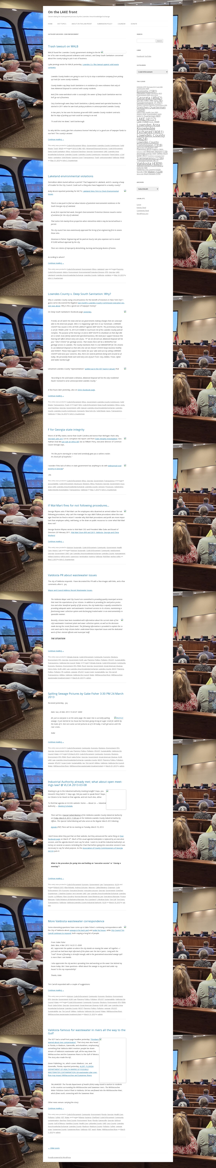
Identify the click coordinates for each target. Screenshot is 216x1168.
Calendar (121, 24)
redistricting (118, 487)
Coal (159, 87)
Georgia (89, 151)
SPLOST (111, 660)
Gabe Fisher (76, 757)
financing (98, 484)
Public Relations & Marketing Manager (70, 899)
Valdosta (115, 157)
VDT (62, 1117)
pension (101, 487)
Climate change (72, 657)
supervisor (74, 556)
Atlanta (81, 1117)
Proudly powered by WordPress (59, 1157)
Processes (110, 487)
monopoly (105, 154)
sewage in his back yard (79, 930)
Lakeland (100, 269)
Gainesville (102, 1120)
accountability (53, 484)
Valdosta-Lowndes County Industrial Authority (84, 902)
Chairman (111, 887)
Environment (86, 269)
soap (50, 1129)
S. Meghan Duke (102, 899)
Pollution (104, 660)
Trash (56, 148)
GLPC (158, 100)
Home (50, 24)
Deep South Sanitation (56, 151)
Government (91, 145)
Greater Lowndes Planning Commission (152, 105)
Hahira (141, 112)
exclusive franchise (78, 151)
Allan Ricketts (69, 887)
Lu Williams (58, 896)
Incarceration (154, 114)
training (92, 556)
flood (84, 666)
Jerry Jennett (77, 893)
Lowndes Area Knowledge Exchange (69, 275)
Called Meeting (101, 887)
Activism (70, 547)
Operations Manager (112, 896)
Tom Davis (121, 899)
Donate (134, 24)
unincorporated (106, 157)
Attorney (91, 887)
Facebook (140, 56)
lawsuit (83, 408)
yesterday (87, 312)
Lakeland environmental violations (70, 176)
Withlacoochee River (102, 675)
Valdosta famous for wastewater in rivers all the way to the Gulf (87, 1031)
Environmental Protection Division (91, 272)
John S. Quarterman (70, 160)
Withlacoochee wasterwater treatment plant (86, 766)
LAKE (105, 151)
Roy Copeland (90, 899)
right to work (65, 556)
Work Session (152, 174)
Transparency (88, 157)
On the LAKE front (62, 12)
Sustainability (120, 660)
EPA (59, 660)
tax (107, 672)
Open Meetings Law (95, 896)
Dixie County (71, 1120)
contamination (53, 1120)
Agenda (54, 827)
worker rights (116, 556)
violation (108, 275)
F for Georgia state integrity (66, 429)
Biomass (151, 87)
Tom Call (113, 899)
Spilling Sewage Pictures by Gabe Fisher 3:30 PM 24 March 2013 (86, 695)
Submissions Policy (104, 24)
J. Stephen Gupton (65, 893)
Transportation (147, 160)
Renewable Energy (146, 153)
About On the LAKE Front (82, 24)
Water (78, 663)
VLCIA (117, 884)
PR (62, 672)
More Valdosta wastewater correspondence (76, 921)
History (55, 550)
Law (106, 269)
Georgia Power (145, 100)
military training (54, 556)
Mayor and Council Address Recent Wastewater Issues (70, 590)
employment (115, 550)
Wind (140, 174)
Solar (142, 155)
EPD (106, 272)
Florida (103, 1114)
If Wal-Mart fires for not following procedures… (78, 505)
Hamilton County (72, 1123)
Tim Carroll (113, 672)
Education (144, 93)
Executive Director (77, 890)
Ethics (84, 145)
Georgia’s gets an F (56, 438)
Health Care (118, 1114)
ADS (83, 148)
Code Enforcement (74, 145)
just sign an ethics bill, (70, 441)
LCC (154, 121)
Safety (57, 1117)
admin (88, 678)
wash (94, 1129)
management (120, 553)
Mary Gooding (68, 896)
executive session (91, 890)
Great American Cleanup (113, 666)
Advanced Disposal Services (97, 148)
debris (65, 272)
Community (101, 547)
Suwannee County (60, 1129)
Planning (91, 660)
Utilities (62, 675)
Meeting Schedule (65, 806)
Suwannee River (73, 1129)
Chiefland (95, 1117)
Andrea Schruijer (81, 887)
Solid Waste (66, 157)
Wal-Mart (106, 556)
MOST (114, 669)
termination (84, 556)
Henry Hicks (52, 669)
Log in (139, 204)
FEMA (79, 666)
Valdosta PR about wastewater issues (72, 575)
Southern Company (156, 156)
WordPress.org (142, 213)
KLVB (81, 660)
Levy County (111, 1123)
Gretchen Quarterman (151, 108)
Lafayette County (95, 1123)
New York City (91, 411)
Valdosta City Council (67, 663)
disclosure (78, 484)
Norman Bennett (81, 896)
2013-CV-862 (77, 148)
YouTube (147, 56)
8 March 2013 (59, 887)
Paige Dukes (114, 154)
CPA (60, 890)
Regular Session (157, 151)
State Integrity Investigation (106, 438)
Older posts (54, 1148)
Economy (106, 657)
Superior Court (77, 157)
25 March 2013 (73, 754)
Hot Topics (61, 24)
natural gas (142, 147)
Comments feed (143, 210)
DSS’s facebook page (86, 390)
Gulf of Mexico (59, 1123)
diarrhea (63, 1120)
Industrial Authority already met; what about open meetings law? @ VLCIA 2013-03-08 (85, 783)
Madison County (96, 1126)
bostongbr (78, 547)
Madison (85, 1126)
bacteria (88, 1117)
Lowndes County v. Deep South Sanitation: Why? (79, 294)
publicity (67, 672)
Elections (86, 484)
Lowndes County (71, 154)
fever (90, 1120)
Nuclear (153, 147)
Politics (97, 660)
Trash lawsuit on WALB (63, 46)
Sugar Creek (89, 672)
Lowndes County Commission (108, 145)
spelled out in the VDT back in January (100, 369)
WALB (61, 148)
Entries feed (141, 207)
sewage (74, 672)
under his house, (99, 930)
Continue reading (56, 139)
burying (120, 269)
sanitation (57, 157)
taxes (108, 411)
